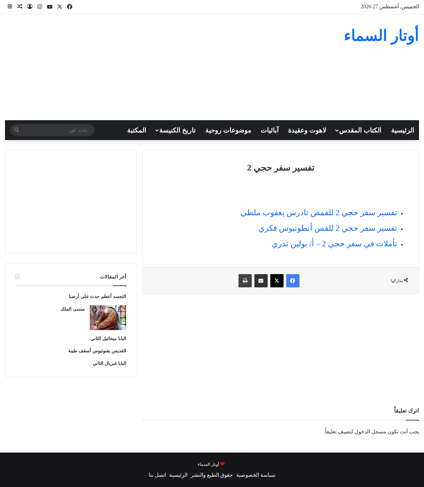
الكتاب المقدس (360, 130)
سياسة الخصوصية (255, 475)
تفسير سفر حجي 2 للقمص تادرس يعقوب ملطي (318, 212)
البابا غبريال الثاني (109, 363)
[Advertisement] (141, 67)
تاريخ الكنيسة (177, 130)
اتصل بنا (157, 475)
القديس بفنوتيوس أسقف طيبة (97, 350)
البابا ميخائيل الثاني (108, 338)
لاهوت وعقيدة (307, 130)
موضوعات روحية (228, 130)
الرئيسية (402, 130)
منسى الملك (73, 309)
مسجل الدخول (370, 431)
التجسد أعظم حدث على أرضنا (97, 296)
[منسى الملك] (108, 317)
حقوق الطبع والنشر (212, 475)
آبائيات (270, 130)
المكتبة (136, 130)
